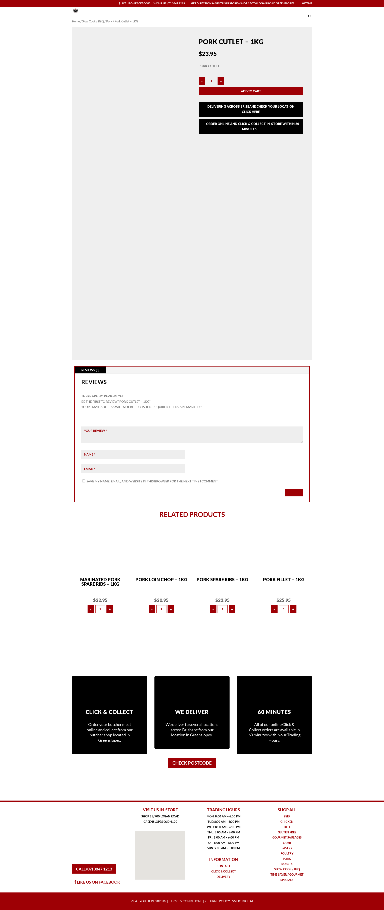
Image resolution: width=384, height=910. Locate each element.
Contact (223, 866)
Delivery (223, 876)
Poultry (287, 853)
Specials (286, 880)
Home (76, 21)
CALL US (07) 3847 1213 (170, 3)
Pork (109, 21)
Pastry (287, 848)
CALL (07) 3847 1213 (94, 868)
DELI (287, 827)
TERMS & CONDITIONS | (186, 901)
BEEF (287, 816)
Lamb (287, 843)
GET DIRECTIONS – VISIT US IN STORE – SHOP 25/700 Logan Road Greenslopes (242, 3)
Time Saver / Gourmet (287, 874)
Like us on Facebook (135, 3)
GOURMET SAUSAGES (287, 837)
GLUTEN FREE (287, 832)
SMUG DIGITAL (243, 901)
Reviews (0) (90, 370)
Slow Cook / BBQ (93, 21)
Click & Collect (223, 871)
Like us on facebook (98, 882)
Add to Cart (251, 91)
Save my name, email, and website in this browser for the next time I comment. (152, 481)
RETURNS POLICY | (218, 901)
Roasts (286, 864)
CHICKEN (286, 821)
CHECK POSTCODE (192, 762)
